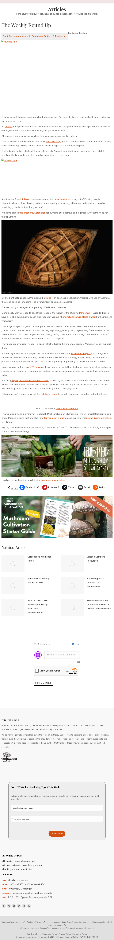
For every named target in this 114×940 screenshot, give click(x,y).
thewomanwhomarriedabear (51, 480)
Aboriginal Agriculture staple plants (77, 316)
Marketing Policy (79, 934)
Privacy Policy (65, 934)
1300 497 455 (16, 884)
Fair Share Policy (34, 934)
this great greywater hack (32, 212)
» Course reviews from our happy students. (22, 865)
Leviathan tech (61, 199)
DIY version (36, 367)
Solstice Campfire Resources (96, 558)
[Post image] (12, 563)
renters (8, 126)
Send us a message (18, 880)
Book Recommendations (15, 36)
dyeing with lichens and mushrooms (30, 380)
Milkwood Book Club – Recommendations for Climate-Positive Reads (99, 604)
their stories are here (67, 408)
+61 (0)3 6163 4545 (36, 884)
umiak (48, 297)
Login (77, 644)
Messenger (26, 888)
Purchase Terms (50, 934)
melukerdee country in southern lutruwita (32, 893)
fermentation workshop (56, 418)
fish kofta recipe (49, 394)
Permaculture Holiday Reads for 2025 (38, 580)
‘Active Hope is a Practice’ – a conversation (95, 582)
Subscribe (57, 833)
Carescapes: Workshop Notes (39, 558)
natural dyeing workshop (98, 418)
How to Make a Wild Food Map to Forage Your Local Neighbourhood (37, 606)
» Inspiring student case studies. (17, 869)
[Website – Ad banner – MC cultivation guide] (57, 537)
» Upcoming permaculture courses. (18, 861)
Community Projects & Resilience (49, 36)
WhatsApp (14, 888)
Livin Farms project (81, 353)
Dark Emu (84, 312)
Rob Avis (26, 199)
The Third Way (53, 141)
